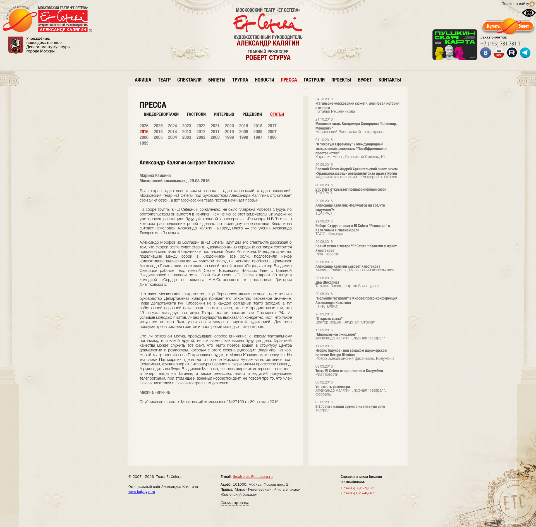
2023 (186, 125)
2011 (215, 131)
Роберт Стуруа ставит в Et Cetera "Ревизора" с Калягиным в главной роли (352, 228)
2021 (215, 125)
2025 (158, 125)
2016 (144, 131)
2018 (257, 125)
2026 (144, 125)
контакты (390, 80)
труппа (240, 80)
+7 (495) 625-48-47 (357, 492)
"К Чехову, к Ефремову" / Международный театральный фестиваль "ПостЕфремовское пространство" (351, 148)
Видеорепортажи (161, 114)
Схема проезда (235, 503)
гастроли (314, 80)
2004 (172, 137)
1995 (144, 143)
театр (164, 80)
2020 (229, 125)
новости (264, 80)
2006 (144, 137)
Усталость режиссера (350, 388)
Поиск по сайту (515, 3)
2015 (158, 131)
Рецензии (252, 114)
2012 (201, 131)
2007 (272, 131)
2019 (243, 125)
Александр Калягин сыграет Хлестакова (354, 266)
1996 (272, 137)
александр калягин (268, 43)
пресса (289, 80)
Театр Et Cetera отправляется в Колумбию (349, 371)
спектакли (189, 80)
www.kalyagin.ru (141, 491)
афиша (143, 80)
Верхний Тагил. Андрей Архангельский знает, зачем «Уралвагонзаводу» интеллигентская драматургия (356, 171)
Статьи (277, 114)
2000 (215, 137)
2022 (201, 125)
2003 (186, 137)
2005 (158, 137)
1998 (243, 137)
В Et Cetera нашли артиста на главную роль (350, 406)
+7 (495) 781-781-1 (357, 487)
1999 (229, 137)
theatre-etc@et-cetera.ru (253, 476)
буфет (365, 80)
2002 (201, 137)
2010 (229, 131)
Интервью (224, 114)
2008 (257, 131)
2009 (243, 131)
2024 (172, 125)
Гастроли (196, 114)
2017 (272, 125)
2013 (186, 131)
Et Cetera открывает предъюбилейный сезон (350, 189)
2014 (172, 131)
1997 (257, 137)
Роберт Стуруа (268, 57)
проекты (341, 80)
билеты (217, 80)
